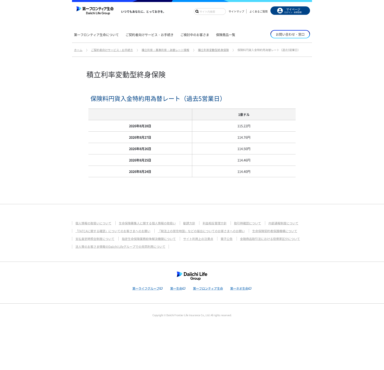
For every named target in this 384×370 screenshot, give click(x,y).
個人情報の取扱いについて (93, 223)
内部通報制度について (283, 223)
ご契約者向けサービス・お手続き (112, 50)
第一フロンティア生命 (208, 288)
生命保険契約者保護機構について (274, 231)
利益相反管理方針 (215, 223)
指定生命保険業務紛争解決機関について (149, 239)
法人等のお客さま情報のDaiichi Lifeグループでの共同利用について (120, 246)
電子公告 (227, 239)
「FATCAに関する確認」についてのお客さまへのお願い (112, 231)
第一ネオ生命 (239, 288)
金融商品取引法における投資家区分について (270, 239)
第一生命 (176, 288)
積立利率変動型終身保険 (213, 50)
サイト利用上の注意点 (198, 239)
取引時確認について (247, 223)
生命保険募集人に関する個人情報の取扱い (147, 223)
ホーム (78, 50)
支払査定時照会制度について (94, 239)
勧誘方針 (189, 223)
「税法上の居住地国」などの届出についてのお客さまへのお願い (201, 231)
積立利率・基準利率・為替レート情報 (165, 50)
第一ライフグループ (145, 288)
